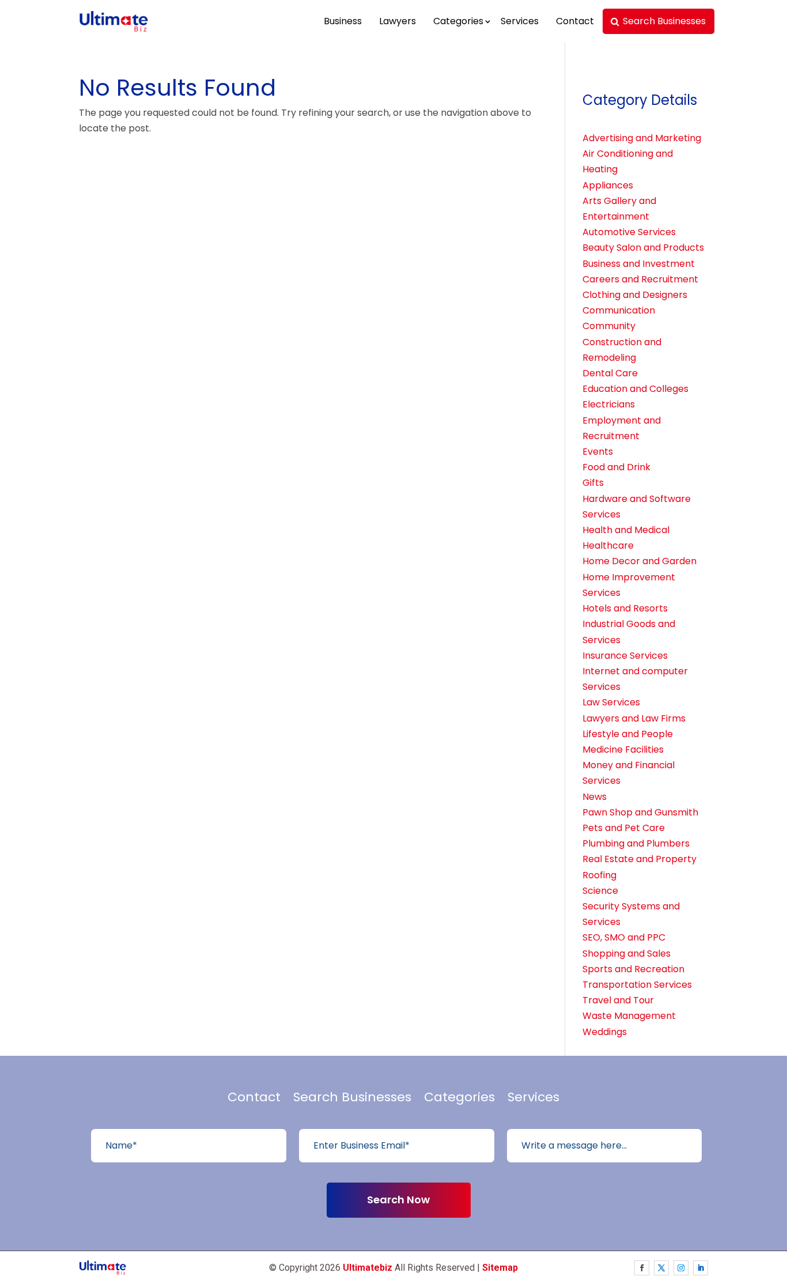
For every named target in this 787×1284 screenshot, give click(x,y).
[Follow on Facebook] (641, 1267)
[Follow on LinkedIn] (700, 1267)
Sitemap (500, 1267)
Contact (575, 21)
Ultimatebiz (367, 1267)
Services (520, 21)
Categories (458, 21)
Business (343, 21)
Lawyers (397, 21)
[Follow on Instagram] (681, 1267)
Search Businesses (664, 21)
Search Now (398, 1199)
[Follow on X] (661, 1267)
